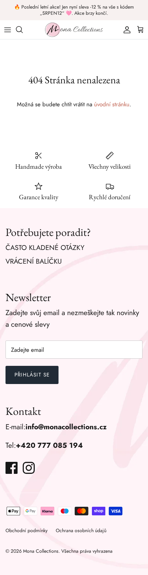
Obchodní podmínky (26, 530)
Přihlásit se (32, 375)
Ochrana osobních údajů (81, 530)
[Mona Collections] (74, 30)
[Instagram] (29, 468)
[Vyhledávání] (22, 29)
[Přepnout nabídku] (7, 29)
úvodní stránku (111, 104)
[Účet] (125, 29)
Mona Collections (41, 551)
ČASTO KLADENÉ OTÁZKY (45, 248)
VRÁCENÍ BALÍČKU (34, 261)
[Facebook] (12, 468)
